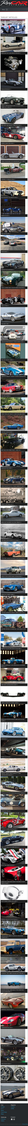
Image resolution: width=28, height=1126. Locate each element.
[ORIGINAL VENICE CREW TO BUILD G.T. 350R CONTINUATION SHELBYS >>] (13, 767)
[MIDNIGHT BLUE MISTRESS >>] (13, 261)
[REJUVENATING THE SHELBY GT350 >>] (13, 189)
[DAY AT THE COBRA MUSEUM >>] (13, 857)
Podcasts (3, 1119)
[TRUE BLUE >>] (13, 731)
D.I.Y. (2, 1108)
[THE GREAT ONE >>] (13, 316)
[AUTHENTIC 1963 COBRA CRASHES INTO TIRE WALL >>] (13, 965)
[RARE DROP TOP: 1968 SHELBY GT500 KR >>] (13, 45)
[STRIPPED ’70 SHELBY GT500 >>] (13, 171)
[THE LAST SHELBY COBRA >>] (13, 352)
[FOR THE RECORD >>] (13, 225)
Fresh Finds (4, 1112)
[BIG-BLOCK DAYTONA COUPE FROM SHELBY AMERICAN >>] (13, 785)
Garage (3, 1106)
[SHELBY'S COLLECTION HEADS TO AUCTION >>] (13, 640)
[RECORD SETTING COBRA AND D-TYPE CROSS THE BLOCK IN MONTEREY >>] (13, 983)
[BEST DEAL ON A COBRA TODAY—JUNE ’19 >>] (13, 442)
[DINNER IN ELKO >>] (13, 207)
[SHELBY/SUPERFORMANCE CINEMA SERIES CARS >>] (13, 334)
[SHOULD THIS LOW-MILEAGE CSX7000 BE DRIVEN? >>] (13, 27)
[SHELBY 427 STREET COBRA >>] (13, 586)
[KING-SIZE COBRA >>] (13, 1037)
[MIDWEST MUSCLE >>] (13, 1092)
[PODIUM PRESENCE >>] (13, 81)
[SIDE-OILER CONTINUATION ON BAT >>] (13, 677)
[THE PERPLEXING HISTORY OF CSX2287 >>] (13, 532)
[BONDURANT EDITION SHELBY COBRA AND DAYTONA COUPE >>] (13, 713)
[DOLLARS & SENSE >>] (13, 388)
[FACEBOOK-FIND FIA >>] (13, 803)
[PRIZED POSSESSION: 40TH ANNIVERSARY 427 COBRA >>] (13, 153)
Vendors (13, 1106)
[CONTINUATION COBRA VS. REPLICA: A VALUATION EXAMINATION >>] (13, 929)
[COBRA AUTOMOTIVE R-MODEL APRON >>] (13, 695)
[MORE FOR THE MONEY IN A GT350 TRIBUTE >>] (13, 514)
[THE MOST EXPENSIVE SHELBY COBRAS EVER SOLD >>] (13, 604)
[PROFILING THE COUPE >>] (13, 460)
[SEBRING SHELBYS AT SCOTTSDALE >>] (13, 911)
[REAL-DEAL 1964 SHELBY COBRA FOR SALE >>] (13, 117)
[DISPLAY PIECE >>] (13, 298)
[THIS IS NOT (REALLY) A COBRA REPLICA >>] (13, 839)
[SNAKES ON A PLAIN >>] (13, 749)
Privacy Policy (25, 1124)
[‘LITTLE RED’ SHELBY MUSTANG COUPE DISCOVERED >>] (13, 550)
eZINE (12, 1108)
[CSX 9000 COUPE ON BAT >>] (13, 424)
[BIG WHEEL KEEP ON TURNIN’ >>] (13, 1074)
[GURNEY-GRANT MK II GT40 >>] (13, 135)
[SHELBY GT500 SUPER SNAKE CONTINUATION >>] (13, 568)
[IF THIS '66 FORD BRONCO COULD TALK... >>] (13, 947)
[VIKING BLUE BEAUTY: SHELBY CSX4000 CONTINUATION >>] (13, 370)
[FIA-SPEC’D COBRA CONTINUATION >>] (13, 821)
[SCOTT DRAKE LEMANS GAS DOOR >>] (13, 893)
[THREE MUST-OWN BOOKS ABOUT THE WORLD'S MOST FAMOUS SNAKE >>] (13, 875)
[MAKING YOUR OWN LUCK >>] (13, 496)
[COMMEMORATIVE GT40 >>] (13, 1019)
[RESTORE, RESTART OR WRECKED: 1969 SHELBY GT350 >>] (13, 622)
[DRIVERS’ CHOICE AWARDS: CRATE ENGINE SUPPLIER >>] (13, 63)
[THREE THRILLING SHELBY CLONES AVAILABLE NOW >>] (13, 406)
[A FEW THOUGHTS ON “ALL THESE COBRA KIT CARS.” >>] (13, 478)
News (2, 1110)
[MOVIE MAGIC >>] (13, 243)
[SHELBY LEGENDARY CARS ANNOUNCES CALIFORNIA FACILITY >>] (13, 658)
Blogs (2, 1114)
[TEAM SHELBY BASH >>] (13, 1056)
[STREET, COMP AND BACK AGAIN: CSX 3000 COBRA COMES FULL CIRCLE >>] (13, 99)
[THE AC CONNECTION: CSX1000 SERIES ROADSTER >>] (13, 280)
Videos (2, 1120)
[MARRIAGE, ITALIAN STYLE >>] (13, 1001)
